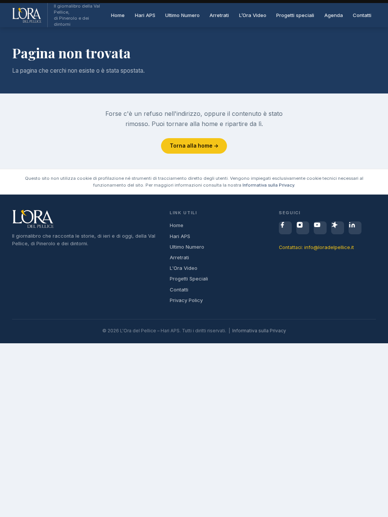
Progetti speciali (295, 15)
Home (118, 15)
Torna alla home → (194, 146)
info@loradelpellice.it (329, 247)
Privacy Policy (186, 300)
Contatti (362, 15)
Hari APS (145, 15)
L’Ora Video (252, 15)
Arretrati (219, 15)
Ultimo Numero (182, 15)
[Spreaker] (337, 227)
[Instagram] (302, 227)
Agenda (333, 15)
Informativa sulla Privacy (268, 185)
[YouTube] (320, 227)
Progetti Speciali (189, 279)
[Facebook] (285, 227)
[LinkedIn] (355, 227)
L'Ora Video (183, 268)
